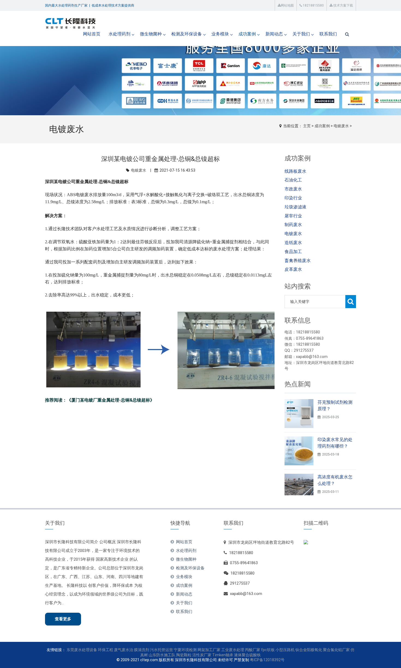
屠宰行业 (293, 215)
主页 (307, 126)
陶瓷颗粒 (183, 655)
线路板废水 (295, 171)
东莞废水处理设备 (82, 650)
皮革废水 (293, 269)
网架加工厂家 (208, 650)
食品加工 (293, 251)
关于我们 (301, 34)
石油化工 (293, 180)
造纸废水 (293, 242)
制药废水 (293, 224)
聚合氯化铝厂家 (336, 650)
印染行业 (293, 198)
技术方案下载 (343, 5)
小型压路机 (285, 650)
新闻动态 (274, 34)
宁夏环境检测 (185, 650)
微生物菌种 (151, 34)
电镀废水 (341, 126)
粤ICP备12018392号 (267, 660)
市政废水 (293, 189)
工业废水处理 (232, 650)
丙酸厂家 (252, 650)
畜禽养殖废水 (298, 260)
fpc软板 (268, 650)
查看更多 (63, 619)
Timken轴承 (222, 655)
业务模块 (220, 34)
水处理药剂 (119, 34)
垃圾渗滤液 (295, 206)
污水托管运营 (161, 650)
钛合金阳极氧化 (308, 650)
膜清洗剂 (141, 650)
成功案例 (247, 34)
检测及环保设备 (186, 34)
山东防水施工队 (162, 655)
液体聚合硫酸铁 (247, 655)
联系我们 (328, 34)
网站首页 (91, 34)
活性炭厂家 (201, 655)
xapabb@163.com (246, 593)
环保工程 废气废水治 (115, 650)
